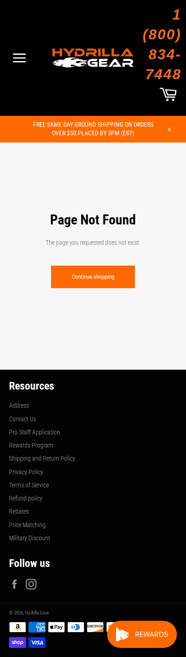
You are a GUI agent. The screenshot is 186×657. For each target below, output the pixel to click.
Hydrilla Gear (36, 613)
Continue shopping (93, 276)
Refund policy (25, 498)
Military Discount (29, 538)
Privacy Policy (26, 472)
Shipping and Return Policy (42, 458)
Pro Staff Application (34, 432)
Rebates (19, 511)
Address (19, 405)
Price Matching (27, 524)
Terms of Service (29, 485)
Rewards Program (31, 445)
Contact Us (22, 419)
